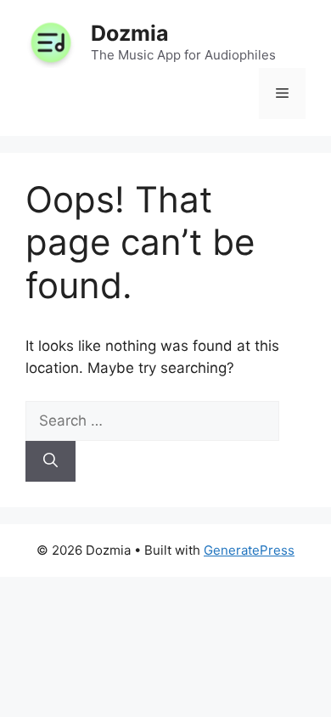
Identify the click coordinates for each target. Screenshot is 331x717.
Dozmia (130, 33)
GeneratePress (249, 550)
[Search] (50, 461)
